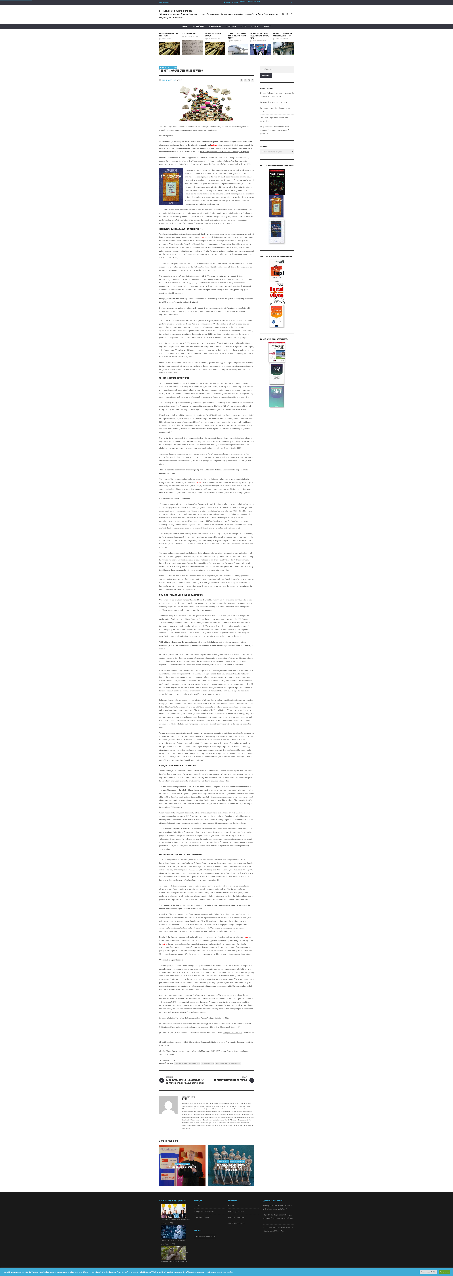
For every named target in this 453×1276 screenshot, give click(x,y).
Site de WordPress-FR (236, 1223)
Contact (267, 26)
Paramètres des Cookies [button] (428, 1272)
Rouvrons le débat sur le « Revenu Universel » (253, 1)
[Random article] (291, 2)
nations (214, 144)
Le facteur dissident (189, 33)
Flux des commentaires (236, 1217)
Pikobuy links (268, 1205)
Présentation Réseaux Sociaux (213, 34)
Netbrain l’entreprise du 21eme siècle (168, 34)
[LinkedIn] (287, 14)
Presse (243, 26)
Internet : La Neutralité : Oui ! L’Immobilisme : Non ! (282, 34)
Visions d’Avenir (215, 26)
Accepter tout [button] (444, 1272)
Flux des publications (236, 1211)
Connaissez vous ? (223, 1161)
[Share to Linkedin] (248, 80)
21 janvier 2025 (171, 80)
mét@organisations (208, 1063)
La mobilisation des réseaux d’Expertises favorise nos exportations (231, 1167)
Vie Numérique (198, 26)
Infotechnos (231, 26)
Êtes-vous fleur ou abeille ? (182, 1167)
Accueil (185, 26)
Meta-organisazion (234, 1063)
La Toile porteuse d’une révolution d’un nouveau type (259, 35)
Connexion (232, 1205)
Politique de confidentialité (204, 1211)
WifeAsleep (267, 1227)
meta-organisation (221, 1063)
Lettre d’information (201, 1217)
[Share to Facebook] (241, 80)
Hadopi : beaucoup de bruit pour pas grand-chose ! (278, 1218)
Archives (254, 26)
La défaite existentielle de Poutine (272, 108)
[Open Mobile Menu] (291, 14)
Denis (163, 39)
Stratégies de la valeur (168, 67)
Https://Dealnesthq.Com (272, 1214)
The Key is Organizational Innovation (274, 117)
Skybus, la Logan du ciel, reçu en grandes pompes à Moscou (237, 35)
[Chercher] (283, 14)
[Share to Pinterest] (252, 80)
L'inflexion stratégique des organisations (187, 1063)
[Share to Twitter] (245, 80)
